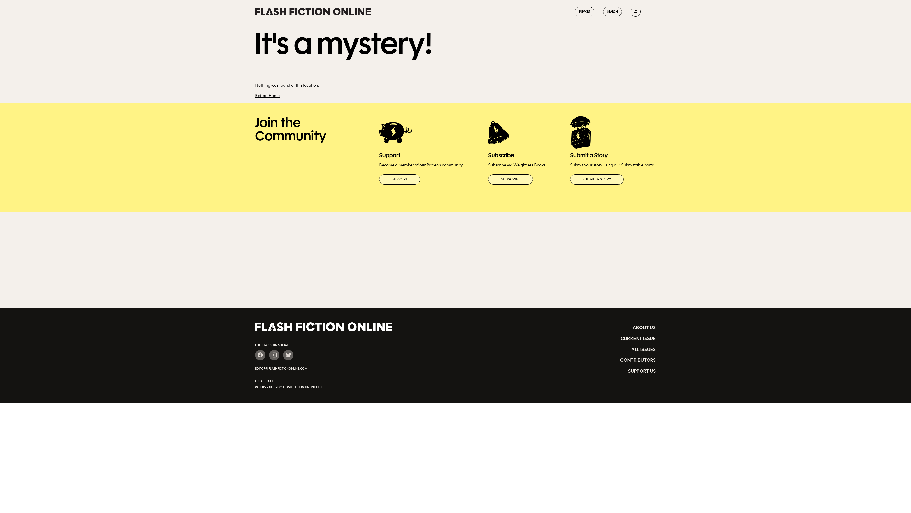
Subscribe (511, 179)
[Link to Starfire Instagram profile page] (274, 355)
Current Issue (638, 338)
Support (584, 12)
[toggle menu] (652, 11)
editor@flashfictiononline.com (281, 368)
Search (612, 12)
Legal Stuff (264, 381)
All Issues (643, 349)
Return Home (267, 96)
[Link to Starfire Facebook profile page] (260, 355)
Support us (642, 371)
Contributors (638, 360)
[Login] (636, 12)
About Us (644, 327)
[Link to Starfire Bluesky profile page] (288, 355)
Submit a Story (596, 179)
